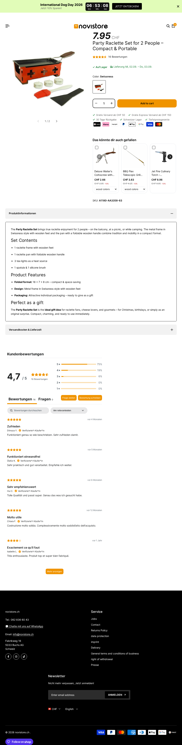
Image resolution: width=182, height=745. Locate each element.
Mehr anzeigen (54, 571)
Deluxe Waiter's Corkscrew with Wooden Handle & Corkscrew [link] (104, 173)
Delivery (95, 647)
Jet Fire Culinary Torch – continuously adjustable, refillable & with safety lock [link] (160, 173)
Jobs (94, 618)
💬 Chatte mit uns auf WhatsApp (24, 626)
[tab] (46, 399)
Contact (95, 624)
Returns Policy (99, 630)
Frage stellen (68, 397)
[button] (169, 156)
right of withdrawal (102, 659)
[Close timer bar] (178, 6)
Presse (95, 664)
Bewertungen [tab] (22, 399)
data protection (100, 636)
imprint (95, 641)
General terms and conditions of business (115, 653)
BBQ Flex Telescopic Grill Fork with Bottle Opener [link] (132, 173)
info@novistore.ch (23, 634)
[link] (105, 156)
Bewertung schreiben (90, 397)
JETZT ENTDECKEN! (127, 6)
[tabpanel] (54, 492)
